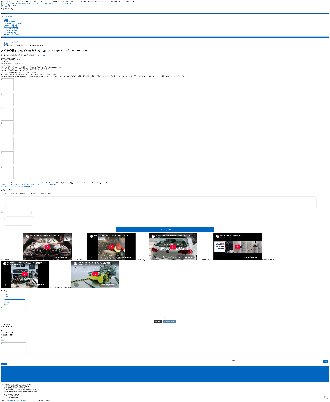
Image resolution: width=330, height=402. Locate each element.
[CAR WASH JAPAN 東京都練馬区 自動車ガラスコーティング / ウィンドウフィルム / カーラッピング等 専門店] (36, 3)
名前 (2, 212)
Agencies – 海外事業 (10, 372)
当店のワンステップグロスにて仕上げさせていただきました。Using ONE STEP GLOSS (28, 184)
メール (3, 218)
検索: (233, 361)
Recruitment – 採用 (9, 379)
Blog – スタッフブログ (11, 375)
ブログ (45, 55)
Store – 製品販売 (9, 368)
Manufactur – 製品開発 (10, 374)
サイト (3, 223)
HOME (6, 367)
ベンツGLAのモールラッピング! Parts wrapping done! (17, 186)
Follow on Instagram (170, 321)
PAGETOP (4, 364)
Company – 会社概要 (10, 377)
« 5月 (2, 340)
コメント (3, 208)
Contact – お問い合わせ (11, 381)
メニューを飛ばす (6, 17)
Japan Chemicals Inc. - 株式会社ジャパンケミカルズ (23, 400)
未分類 (6, 294)
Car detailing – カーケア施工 (12, 370)
